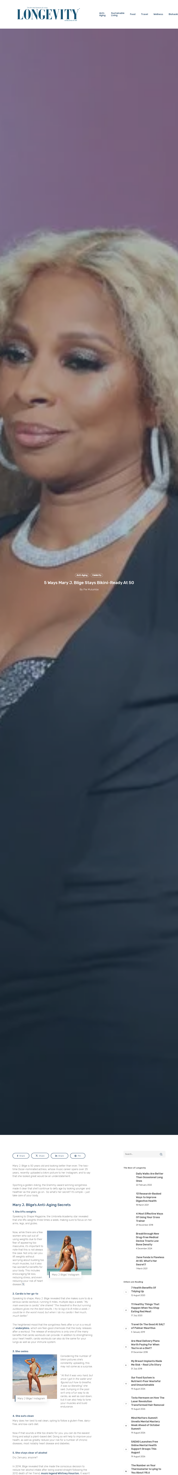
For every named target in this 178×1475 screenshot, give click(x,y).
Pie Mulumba (90, 589)
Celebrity (96, 575)
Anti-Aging (82, 575)
